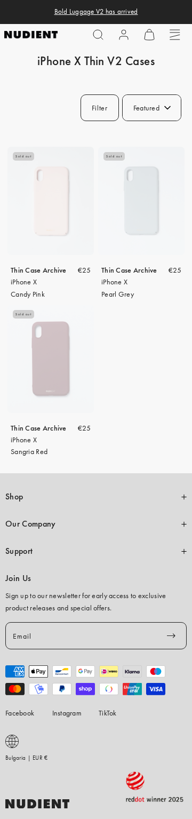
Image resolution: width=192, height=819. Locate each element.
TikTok (108, 713)
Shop (14, 496)
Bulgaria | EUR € (26, 757)
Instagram (67, 713)
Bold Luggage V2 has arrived (96, 11)
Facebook (19, 713)
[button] (98, 34)
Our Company (30, 524)
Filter (100, 108)
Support (19, 551)
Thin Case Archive (39, 270)
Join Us (18, 578)
